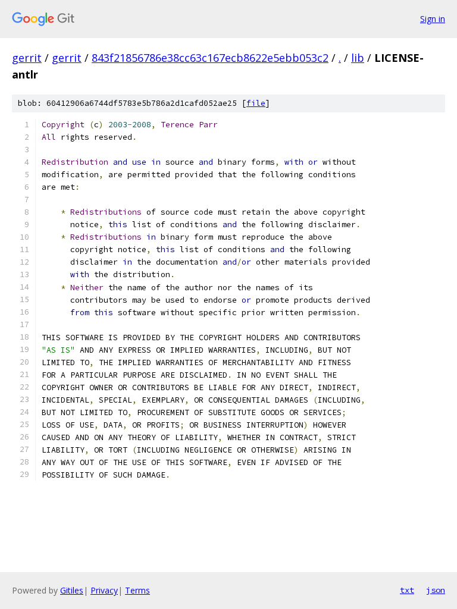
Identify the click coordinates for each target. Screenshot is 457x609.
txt (407, 590)
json (435, 590)
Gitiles (71, 590)
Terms (137, 590)
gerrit (27, 58)
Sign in (432, 18)
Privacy (104, 590)
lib (357, 58)
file (255, 103)
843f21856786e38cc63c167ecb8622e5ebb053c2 (210, 58)
